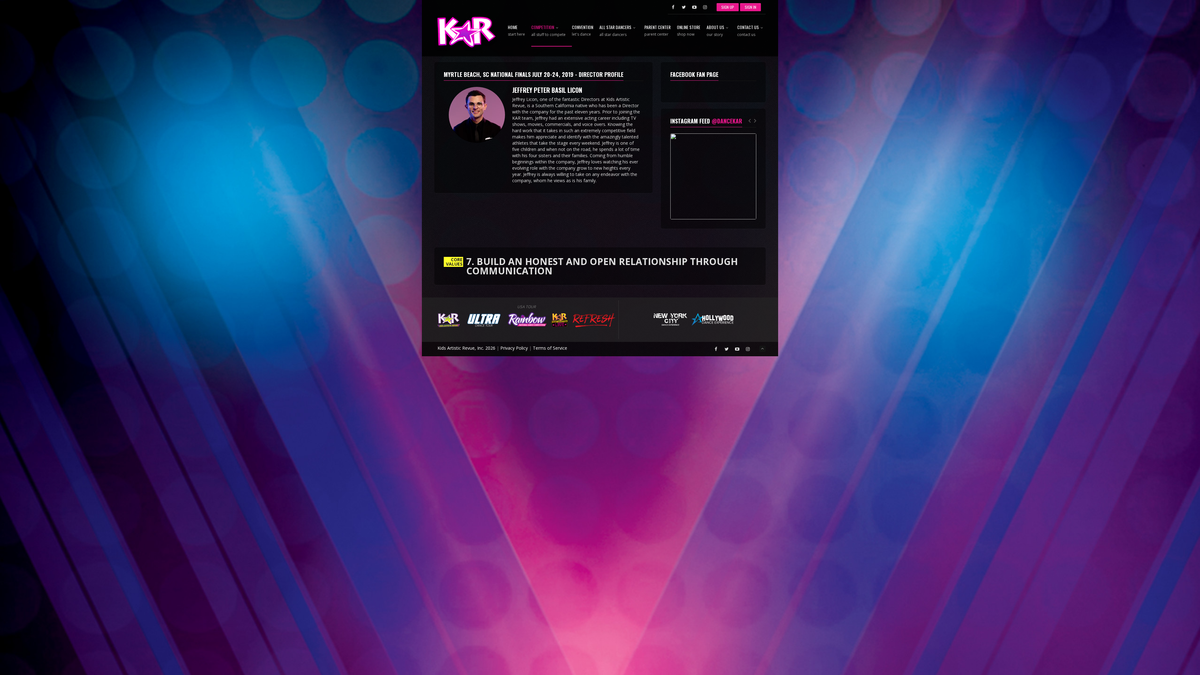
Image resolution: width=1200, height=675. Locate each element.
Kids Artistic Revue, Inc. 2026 (466, 348)
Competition (548, 31)
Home (516, 31)
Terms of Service (550, 348)
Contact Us (748, 31)
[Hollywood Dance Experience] (713, 319)
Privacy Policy (514, 348)
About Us (715, 31)
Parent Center (657, 31)
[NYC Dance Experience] (670, 319)
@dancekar (727, 121)
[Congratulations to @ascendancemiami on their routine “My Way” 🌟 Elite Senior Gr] (713, 176)
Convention (582, 31)
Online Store (688, 31)
